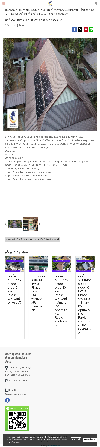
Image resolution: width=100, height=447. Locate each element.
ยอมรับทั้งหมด (89, 440)
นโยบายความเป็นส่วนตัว (58, 440)
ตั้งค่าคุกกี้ (76, 440)
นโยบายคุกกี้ (15, 442)
